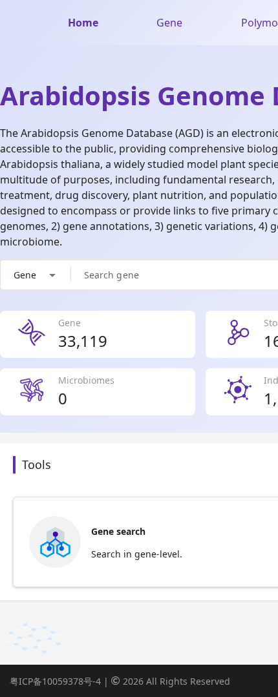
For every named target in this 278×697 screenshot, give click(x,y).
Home (83, 22)
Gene (169, 22)
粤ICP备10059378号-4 (55, 681)
